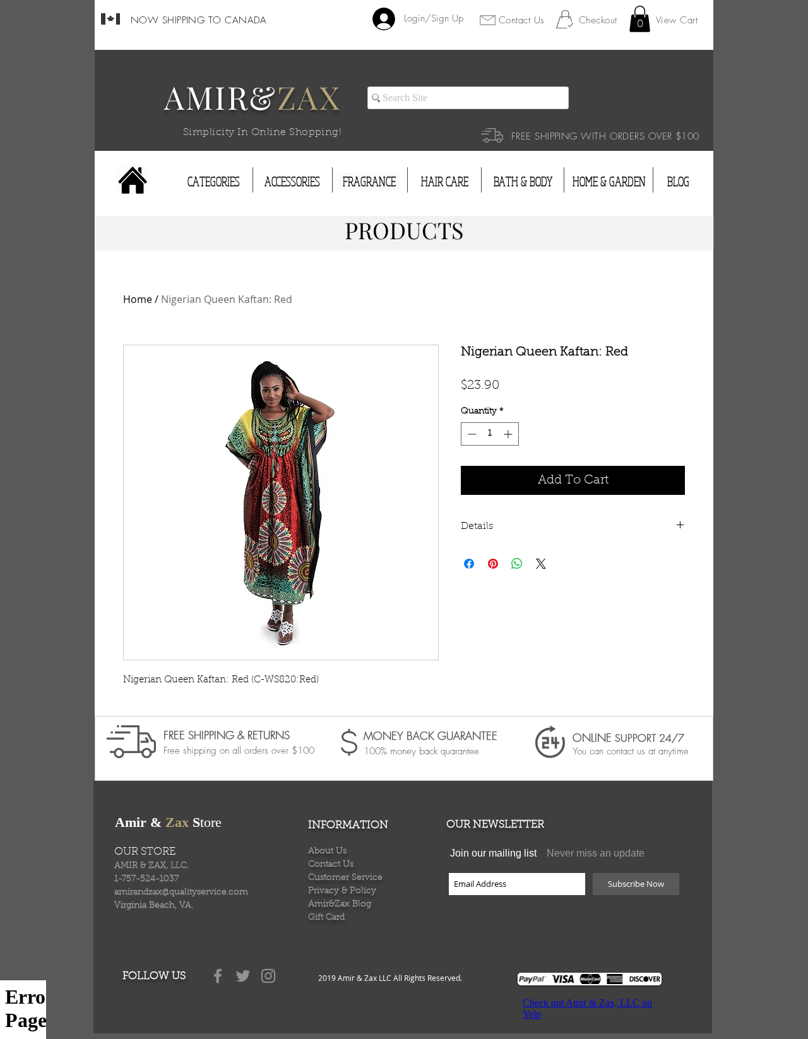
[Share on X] (541, 563)
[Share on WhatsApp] (517, 563)
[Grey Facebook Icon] (217, 975)
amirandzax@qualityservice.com (181, 892)
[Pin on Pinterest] (493, 563)
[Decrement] (470, 434)
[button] (640, 19)
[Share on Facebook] (469, 563)
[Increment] (509, 434)
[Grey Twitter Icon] (243, 975)
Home (137, 299)
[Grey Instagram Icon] (268, 975)
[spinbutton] (489, 434)
